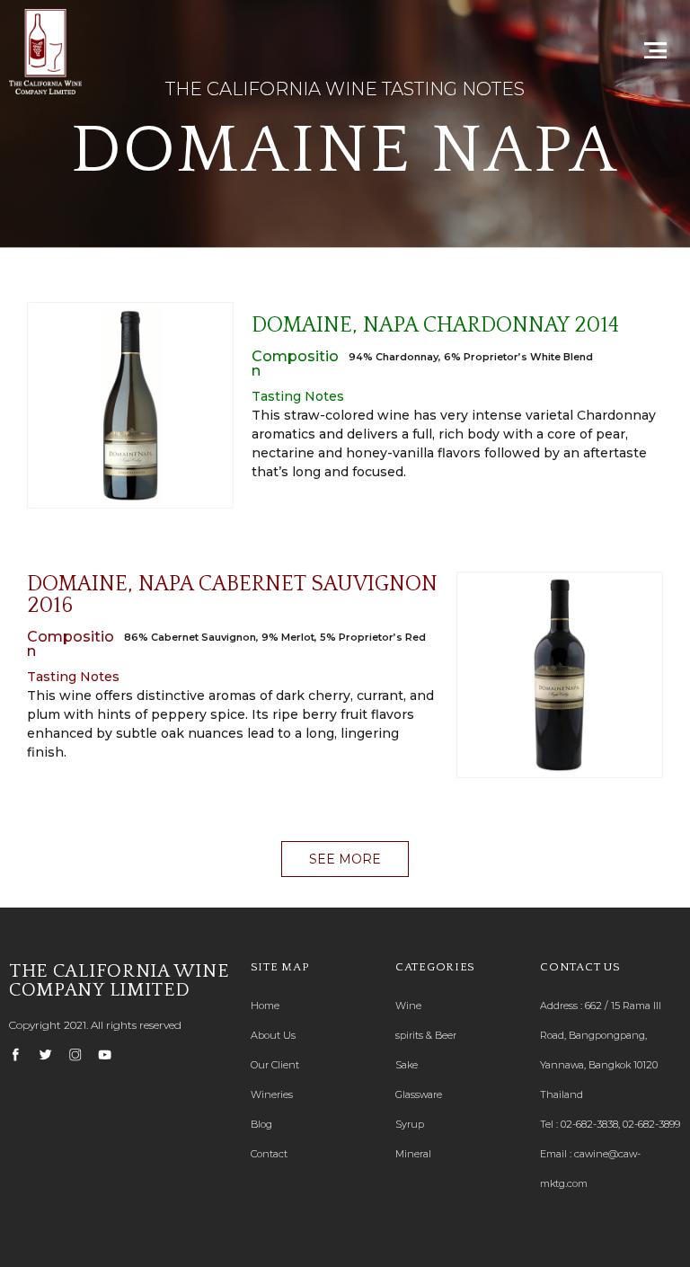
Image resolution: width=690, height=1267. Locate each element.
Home (265, 1005)
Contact (269, 1153)
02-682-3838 (589, 1124)
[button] (345, 859)
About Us (273, 1035)
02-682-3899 (651, 1124)
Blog (261, 1124)
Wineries (272, 1094)
